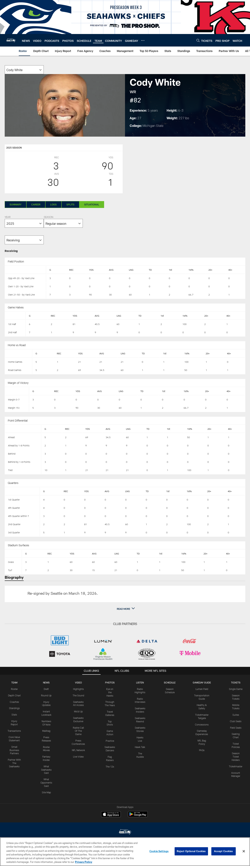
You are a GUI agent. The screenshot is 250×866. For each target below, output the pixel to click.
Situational (91, 204)
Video (78, 682)
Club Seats (235, 721)
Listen (140, 682)
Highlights (78, 689)
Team (14, 682)
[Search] (198, 40)
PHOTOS (110, 682)
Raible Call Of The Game (78, 731)
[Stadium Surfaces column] (13, 554)
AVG (111, 269)
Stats (14, 714)
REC (71, 269)
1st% (190, 269)
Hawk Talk (140, 747)
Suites (235, 714)
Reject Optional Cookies (191, 851)
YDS (91, 269)
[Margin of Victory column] (17, 391)
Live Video (78, 756)
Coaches (14, 701)
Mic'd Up (78, 711)
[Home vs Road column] (18, 353)
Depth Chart (14, 695)
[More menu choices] (142, 40)
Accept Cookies (223, 851)
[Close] (243, 851)
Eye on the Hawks (109, 692)
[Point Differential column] (23, 429)
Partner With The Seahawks (14, 763)
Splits (70, 204)
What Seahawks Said (46, 769)
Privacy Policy (83, 861)
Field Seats (235, 727)
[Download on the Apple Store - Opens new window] (111, 814)
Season (48, 217)
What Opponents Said (46, 782)
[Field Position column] (25, 270)
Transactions (14, 730)
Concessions (202, 724)
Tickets (235, 682)
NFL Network (78, 750)
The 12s (110, 766)
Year (8, 217)
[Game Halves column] (15, 316)
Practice (110, 740)
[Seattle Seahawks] (125, 832)
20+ (210, 269)
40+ (230, 269)
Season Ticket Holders (236, 756)
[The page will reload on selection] (24, 69)
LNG (131, 269)
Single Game (235, 689)
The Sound (78, 695)
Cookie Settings (159, 851)
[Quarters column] (22, 491)
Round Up (46, 695)
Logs (53, 204)
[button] (125, 609)
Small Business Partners (14, 750)
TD (150, 269)
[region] (125, 851)
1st (170, 269)
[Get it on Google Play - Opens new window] (138, 816)
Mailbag (46, 730)
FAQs (201, 750)
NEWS (46, 682)
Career (35, 204)
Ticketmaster (235, 766)
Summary (15, 204)
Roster (14, 689)
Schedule (170, 682)
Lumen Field (202, 689)
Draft (46, 689)
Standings (14, 708)
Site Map (46, 792)
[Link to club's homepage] (11, 40)
